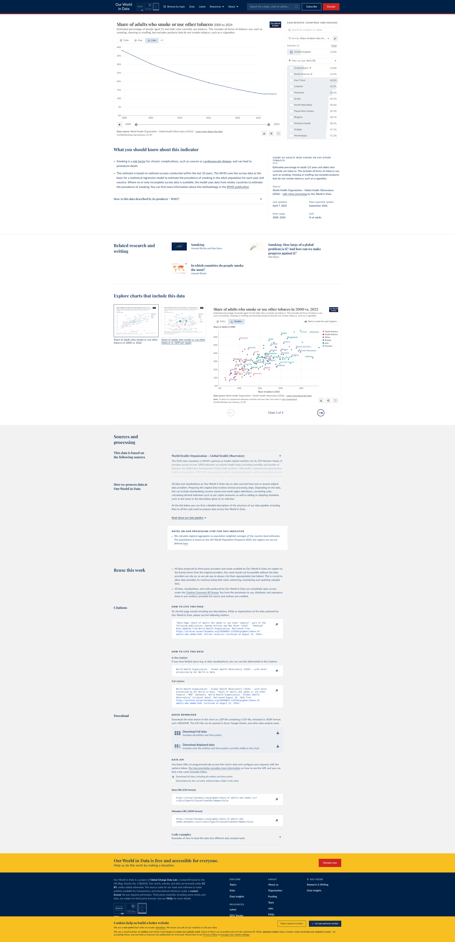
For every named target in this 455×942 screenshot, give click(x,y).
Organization (275, 890)
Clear (334, 46)
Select (322, 321)
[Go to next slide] (320, 412)
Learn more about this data (209, 131)
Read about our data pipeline (187, 518)
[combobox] (273, 6)
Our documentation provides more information (214, 768)
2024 (277, 124)
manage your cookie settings (235, 935)
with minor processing (295, 194)
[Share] (271, 133)
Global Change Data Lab (164, 880)
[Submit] (296, 7)
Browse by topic (176, 7)
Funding (272, 896)
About (231, 7)
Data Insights (237, 896)
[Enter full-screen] (278, 133)
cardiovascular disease (217, 161)
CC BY (149, 135)
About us (273, 885)
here (185, 543)
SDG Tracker (236, 915)
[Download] (264, 133)
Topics (233, 885)
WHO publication (238, 187)
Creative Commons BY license (202, 592)
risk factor (139, 161)
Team (271, 902)
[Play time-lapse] (119, 124)
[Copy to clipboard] (273, 624)
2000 (128, 124)
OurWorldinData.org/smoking (131, 135)
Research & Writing (317, 885)
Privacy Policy (210, 935)
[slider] (136, 124)
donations (160, 928)
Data (192, 7)
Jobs (270, 908)
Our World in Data (124, 7)
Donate (331, 7)
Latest (202, 7)
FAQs (170, 898)
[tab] (124, 40)
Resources (215, 7)
